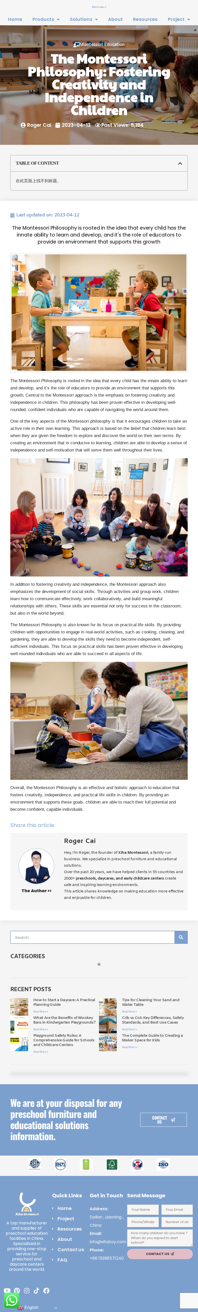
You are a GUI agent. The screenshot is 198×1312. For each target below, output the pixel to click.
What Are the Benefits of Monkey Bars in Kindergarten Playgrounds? (64, 1020)
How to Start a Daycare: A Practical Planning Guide (64, 1002)
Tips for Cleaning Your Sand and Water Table (150, 1002)
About (115, 19)
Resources (145, 19)
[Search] (181, 937)
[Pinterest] (17, 1291)
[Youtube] (7, 1291)
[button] (180, 163)
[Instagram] (27, 1291)
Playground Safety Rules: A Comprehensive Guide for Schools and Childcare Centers (63, 1040)
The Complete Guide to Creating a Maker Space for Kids (152, 1038)
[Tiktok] (37, 1291)
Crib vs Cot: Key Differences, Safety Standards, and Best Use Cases (153, 1020)
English (30, 1307)
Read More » (40, 1012)
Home (15, 19)
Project (176, 19)
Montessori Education (102, 45)
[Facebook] (46, 1291)
